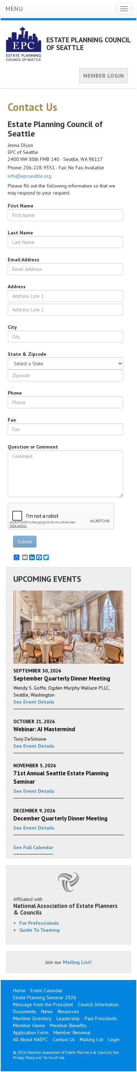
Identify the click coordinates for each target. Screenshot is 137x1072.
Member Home (29, 1025)
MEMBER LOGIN (103, 75)
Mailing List (76, 962)
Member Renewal (72, 1032)
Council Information (98, 1004)
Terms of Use (54, 1057)
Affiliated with (65, 906)
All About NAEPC (30, 1039)
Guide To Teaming (39, 930)
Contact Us (64, 1039)
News (47, 1011)
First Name (20, 206)
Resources (68, 1011)
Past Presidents (101, 1018)
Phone (15, 393)
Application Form (30, 1032)
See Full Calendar (33, 847)
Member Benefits (68, 1025)
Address (17, 286)
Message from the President (43, 1004)
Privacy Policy (23, 1057)
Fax (12, 420)
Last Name (20, 233)
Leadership (68, 1018)
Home (19, 990)
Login (113, 1039)
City (12, 327)
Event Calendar (47, 990)
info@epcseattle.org (29, 176)
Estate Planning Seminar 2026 (44, 997)
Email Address (23, 259)
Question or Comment (33, 447)
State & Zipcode (27, 354)
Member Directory (32, 1018)
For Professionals (39, 923)
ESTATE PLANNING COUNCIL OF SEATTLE (88, 43)
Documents (24, 1011)
